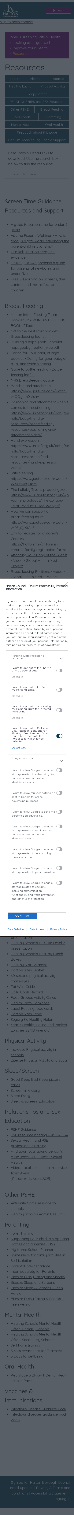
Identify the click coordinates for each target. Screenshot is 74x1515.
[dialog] (37, 758)
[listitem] (37, 658)
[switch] (59, 670)
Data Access (37, 929)
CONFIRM (22, 915)
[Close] (66, 586)
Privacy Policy (58, 929)
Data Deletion (15, 929)
